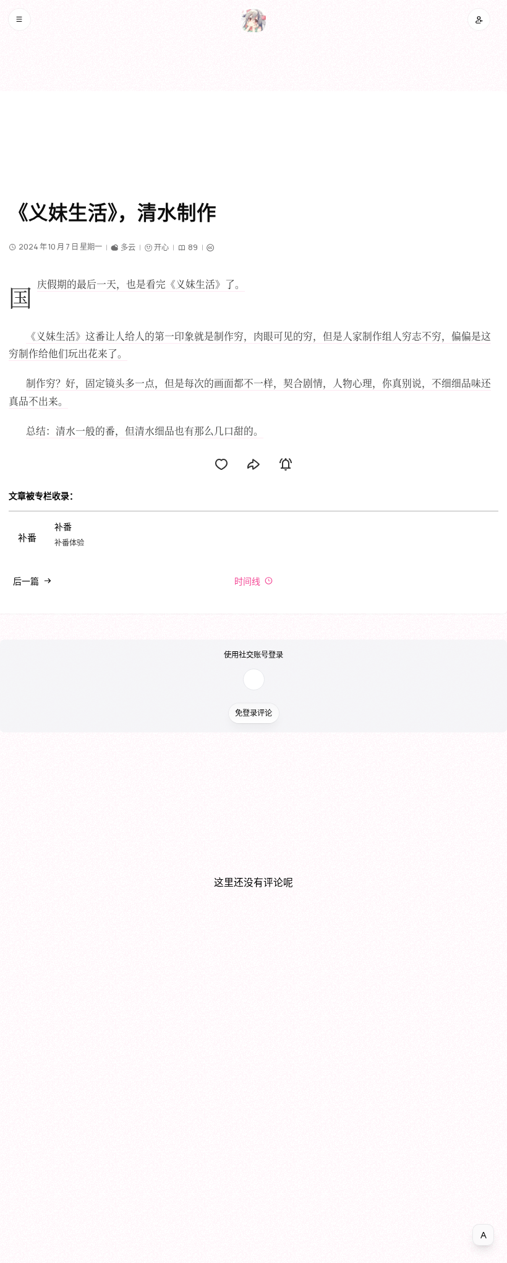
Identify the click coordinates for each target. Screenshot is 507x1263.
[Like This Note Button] (221, 464)
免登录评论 (253, 713)
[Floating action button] (483, 1235)
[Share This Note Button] (253, 464)
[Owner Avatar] (253, 19)
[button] (19, 19)
